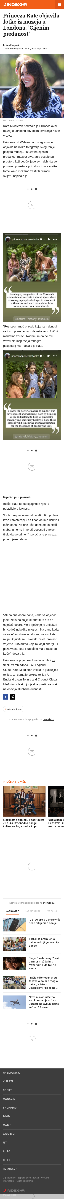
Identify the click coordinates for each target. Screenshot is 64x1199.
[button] (59, 4)
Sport (7, 1090)
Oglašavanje (9, 1177)
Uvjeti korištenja (25, 1181)
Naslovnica (11, 1072)
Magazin (9, 1099)
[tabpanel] (32, 965)
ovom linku (48, 719)
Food (6, 1116)
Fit (5, 1142)
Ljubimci (9, 1133)
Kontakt (45, 1177)
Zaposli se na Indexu (28, 1177)
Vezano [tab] (52, 911)
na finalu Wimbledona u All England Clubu (29, 665)
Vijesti (8, 1081)
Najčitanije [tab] (33, 911)
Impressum (8, 1181)
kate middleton (13, 709)
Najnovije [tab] (12, 911)
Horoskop (10, 1168)
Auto (6, 1151)
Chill (6, 1160)
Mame (7, 1125)
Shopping (10, 1107)
